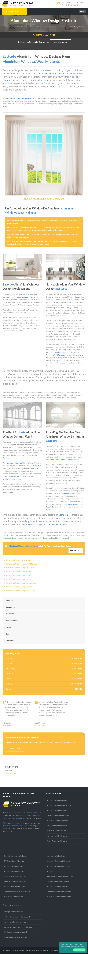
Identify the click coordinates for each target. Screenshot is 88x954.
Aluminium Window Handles (57, 810)
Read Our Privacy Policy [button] (77, 946)
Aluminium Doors (53, 871)
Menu (82, 11)
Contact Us (75, 550)
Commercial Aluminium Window (59, 892)
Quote (8, 634)
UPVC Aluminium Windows (14, 861)
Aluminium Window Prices (13, 897)
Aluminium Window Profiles (14, 871)
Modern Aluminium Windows (14, 887)
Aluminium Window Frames (57, 800)
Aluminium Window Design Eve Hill (18, 579)
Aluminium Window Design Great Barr (20, 568)
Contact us (10, 641)
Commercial (10, 607)
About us (9, 600)
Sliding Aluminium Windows (57, 841)
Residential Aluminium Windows (58, 881)
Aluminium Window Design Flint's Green (20, 591)
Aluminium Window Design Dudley (18, 575)
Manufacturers (12, 621)
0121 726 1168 (70, 5)
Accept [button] (79, 949)
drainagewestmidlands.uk (13, 912)
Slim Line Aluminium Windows (58, 816)
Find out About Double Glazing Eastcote (44, 199)
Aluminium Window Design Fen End (19, 587)
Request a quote (14, 12)
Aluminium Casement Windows (58, 861)
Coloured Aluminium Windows (15, 876)
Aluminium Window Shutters (57, 887)
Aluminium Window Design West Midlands (21, 564)
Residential (10, 614)
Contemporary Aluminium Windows (17, 892)
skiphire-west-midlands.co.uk (15, 922)
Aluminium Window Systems (57, 821)
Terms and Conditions (58, 950)
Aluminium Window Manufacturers (60, 805)
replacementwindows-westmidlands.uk (18, 927)
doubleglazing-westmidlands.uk (15, 932)
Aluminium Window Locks (56, 831)
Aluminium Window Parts (56, 856)
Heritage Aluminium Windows (15, 881)
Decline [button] (67, 949)
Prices (8, 627)
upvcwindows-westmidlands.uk (15, 937)
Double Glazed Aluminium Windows (60, 876)
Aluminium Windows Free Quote (59, 897)
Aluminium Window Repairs (57, 836)
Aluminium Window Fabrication (58, 866)
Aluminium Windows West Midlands (19, 560)
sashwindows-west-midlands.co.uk (17, 917)
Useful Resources (13, 905)
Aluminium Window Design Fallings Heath (21, 583)
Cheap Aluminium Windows (57, 826)
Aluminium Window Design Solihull (18, 572)
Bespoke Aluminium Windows (15, 856)
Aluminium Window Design (13, 866)
